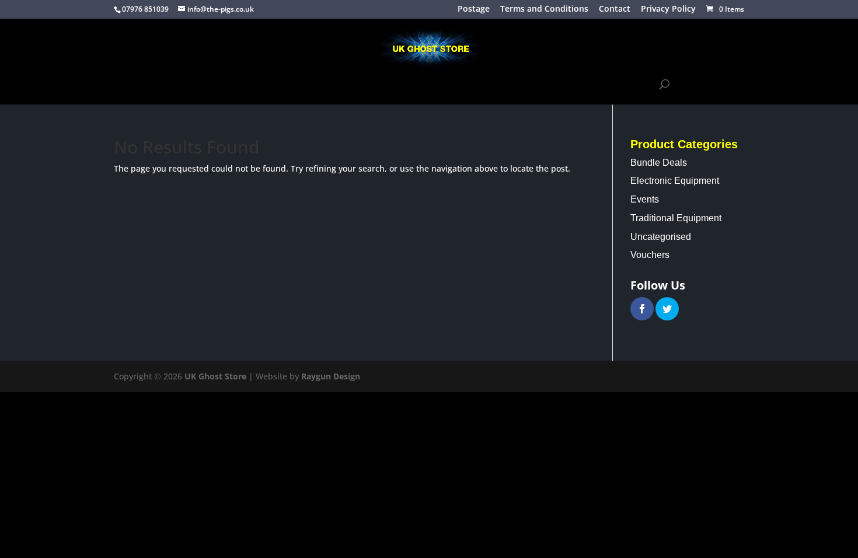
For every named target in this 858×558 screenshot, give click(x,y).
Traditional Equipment (273, 84)
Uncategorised (660, 237)
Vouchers (649, 255)
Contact (614, 9)
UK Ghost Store (215, 376)
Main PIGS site (614, 84)
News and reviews (534, 84)
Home (201, 84)
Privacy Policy (668, 9)
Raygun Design (330, 376)
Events (471, 84)
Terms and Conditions (544, 9)
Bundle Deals (658, 163)
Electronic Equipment (388, 84)
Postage (474, 9)
